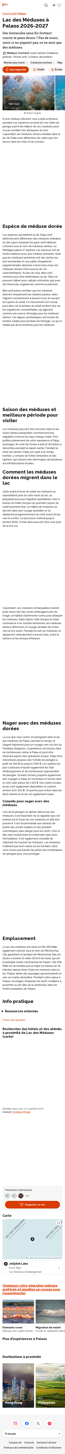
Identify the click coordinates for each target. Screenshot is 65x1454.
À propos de (15, 1442)
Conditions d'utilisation (48, 1447)
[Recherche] (46, 5)
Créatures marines (41, 62)
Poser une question (14, 1020)
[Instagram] (15, 1423)
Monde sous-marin (14, 62)
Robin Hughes (34, 113)
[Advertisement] (32, 180)
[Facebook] (27, 1423)
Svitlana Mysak (21, 1111)
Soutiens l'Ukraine (46, 1442)
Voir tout (14, 104)
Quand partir (14, 13)
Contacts (29, 1442)
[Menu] (56, 5)
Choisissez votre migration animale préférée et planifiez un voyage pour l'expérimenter (31, 1289)
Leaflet (31, 1258)
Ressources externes (21, 1011)
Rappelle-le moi (35, 1204)
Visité (40, 69)
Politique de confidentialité (19, 1447)
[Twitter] (38, 1423)
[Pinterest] (49, 1423)
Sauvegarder (17, 69)
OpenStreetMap (44, 1258)
